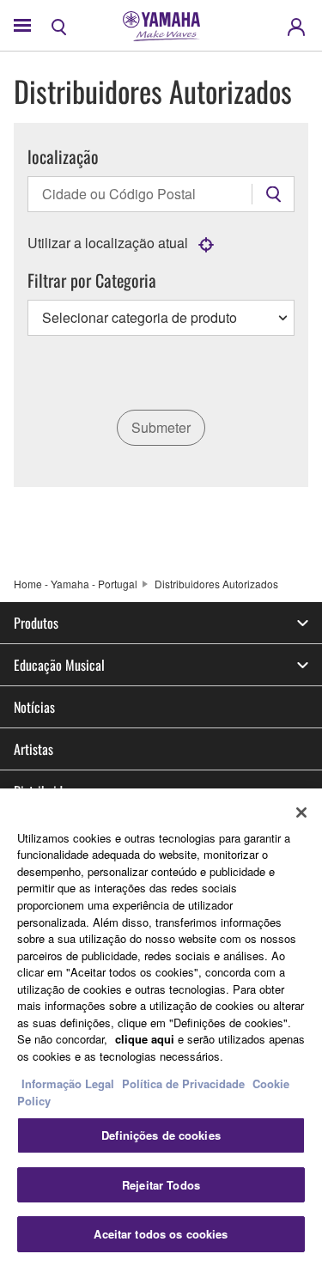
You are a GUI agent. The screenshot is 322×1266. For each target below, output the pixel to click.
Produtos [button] (36, 622)
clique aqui (144, 1039)
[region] (161, 1027)
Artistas (33, 749)
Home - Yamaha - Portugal (75, 583)
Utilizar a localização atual (107, 243)
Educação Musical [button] (59, 664)
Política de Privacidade (183, 1083)
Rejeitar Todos (161, 1185)
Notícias (34, 707)
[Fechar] (301, 812)
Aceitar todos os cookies (161, 1234)
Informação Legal (67, 1083)
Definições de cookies (161, 1135)
